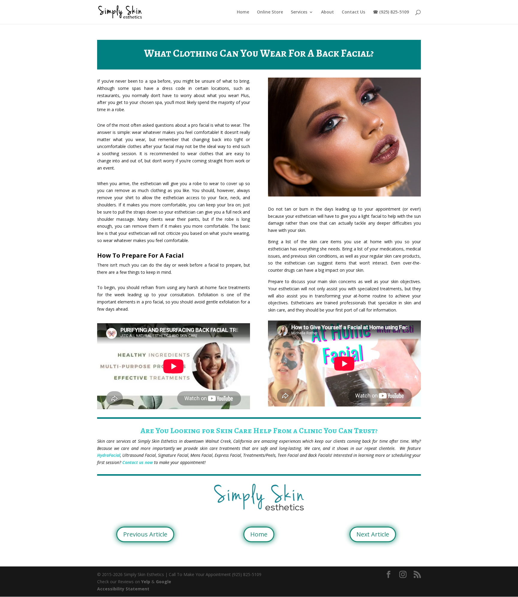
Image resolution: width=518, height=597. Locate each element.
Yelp (145, 581)
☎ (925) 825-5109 (391, 12)
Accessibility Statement (123, 589)
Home (243, 12)
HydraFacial (108, 455)
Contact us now (137, 462)
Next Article (372, 534)
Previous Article (145, 534)
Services (299, 12)
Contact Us (353, 12)
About (327, 12)
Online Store (270, 12)
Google (163, 581)
